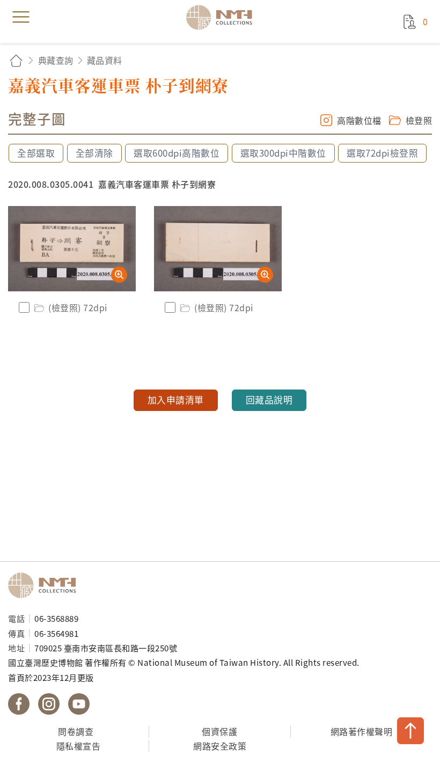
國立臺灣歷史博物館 (45, 585)
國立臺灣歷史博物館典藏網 (222, 17)
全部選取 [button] (36, 152)
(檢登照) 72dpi (77, 307)
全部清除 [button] (94, 152)
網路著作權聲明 (362, 731)
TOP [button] (410, 730)
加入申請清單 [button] (176, 399)
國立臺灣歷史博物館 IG (49, 704)
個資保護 (219, 731)
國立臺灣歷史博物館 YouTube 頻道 (79, 704)
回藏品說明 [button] (269, 399)
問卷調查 (75, 731)
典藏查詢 (56, 60)
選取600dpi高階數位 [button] (176, 152)
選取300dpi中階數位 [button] (283, 152)
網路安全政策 (219, 746)
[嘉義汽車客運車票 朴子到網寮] (72, 248)
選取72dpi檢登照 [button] (382, 152)
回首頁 (16, 60)
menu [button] (21, 17)
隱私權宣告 (78, 746)
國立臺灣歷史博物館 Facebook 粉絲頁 (19, 704)
